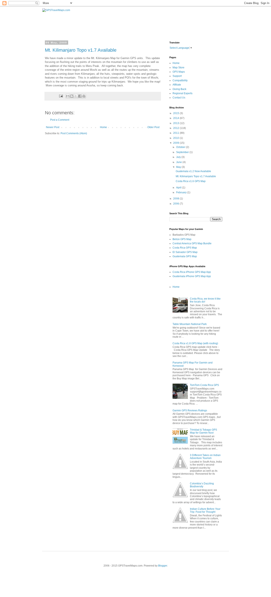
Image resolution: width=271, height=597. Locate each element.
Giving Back (179, 89)
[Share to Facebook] (80, 96)
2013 (176, 123)
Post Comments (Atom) (74, 133)
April (179, 187)
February (181, 192)
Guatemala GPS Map (185, 256)
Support (177, 76)
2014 (176, 118)
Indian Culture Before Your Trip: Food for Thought (205, 510)
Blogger (162, 565)
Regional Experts (182, 93)
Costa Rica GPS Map (185, 247)
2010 (176, 138)
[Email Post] (61, 96)
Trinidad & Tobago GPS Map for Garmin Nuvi (203, 431)
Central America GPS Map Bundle (192, 243)
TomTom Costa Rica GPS (204, 385)
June (179, 162)
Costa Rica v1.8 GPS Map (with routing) (195, 343)
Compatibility (180, 80)
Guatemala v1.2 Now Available (193, 171)
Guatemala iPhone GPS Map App (192, 276)
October (181, 147)
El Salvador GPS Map (185, 252)
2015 (176, 113)
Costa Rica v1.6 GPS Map (191, 181)
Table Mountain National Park (190, 324)
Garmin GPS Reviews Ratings (190, 410)
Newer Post (52, 127)
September (182, 152)
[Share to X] (76, 96)
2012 (176, 128)
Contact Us (179, 97)
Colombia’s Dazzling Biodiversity (202, 485)
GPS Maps (179, 71)
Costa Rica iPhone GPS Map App (192, 272)
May (179, 167)
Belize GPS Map (182, 239)
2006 (176, 203)
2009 (176, 142)
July (178, 157)
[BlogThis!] (72, 96)
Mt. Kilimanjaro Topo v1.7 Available (80, 50)
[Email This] (68, 96)
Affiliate (177, 84)
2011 (176, 132)
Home (103, 127)
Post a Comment (59, 119)
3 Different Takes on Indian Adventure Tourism (205, 457)
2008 (176, 198)
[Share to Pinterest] (84, 96)
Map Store (178, 67)
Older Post (153, 127)
